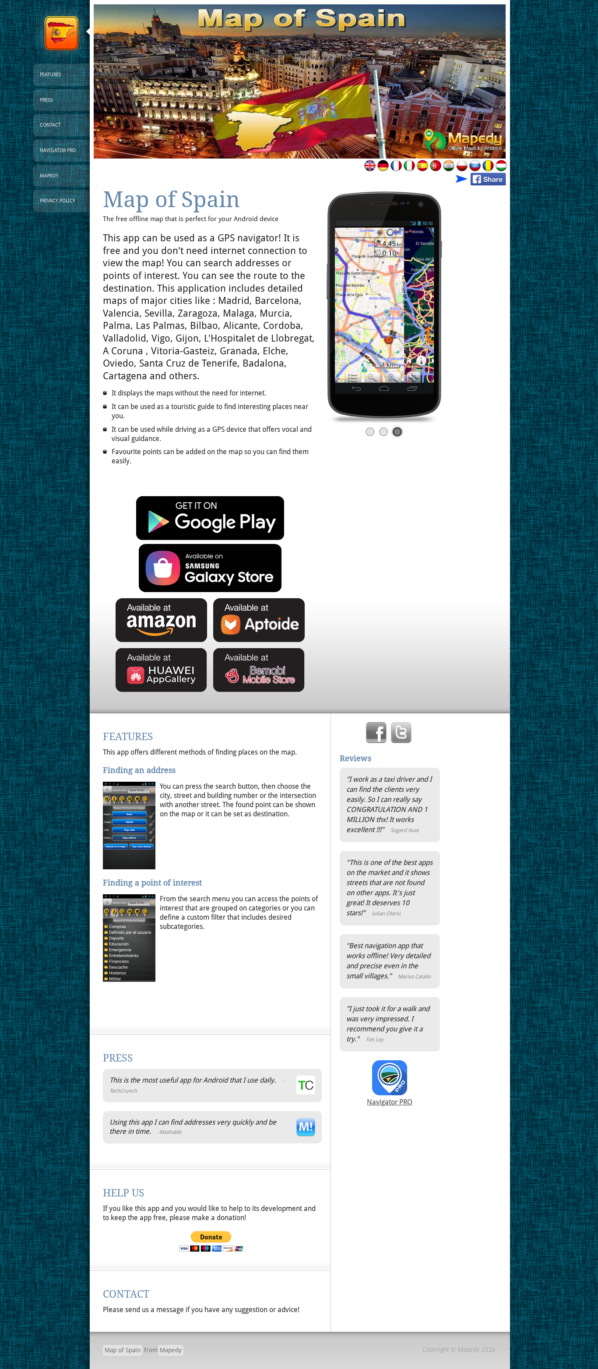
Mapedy (49, 176)
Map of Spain (123, 1350)
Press (46, 100)
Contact (50, 125)
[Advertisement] (205, 1002)
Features (50, 75)
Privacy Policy (57, 201)
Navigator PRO (58, 150)
